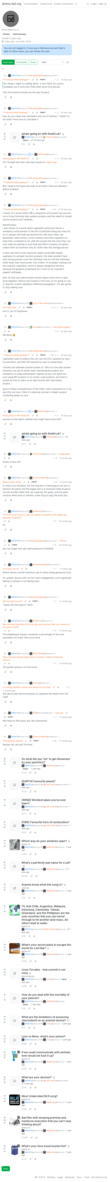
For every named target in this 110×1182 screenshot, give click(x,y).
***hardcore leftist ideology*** (16, 79)
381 (26, 1137)
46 (25, 986)
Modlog (51, 1177)
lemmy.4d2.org (11, 3)
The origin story (9, 307)
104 (26, 876)
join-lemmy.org (99, 1177)
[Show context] (33, 80)
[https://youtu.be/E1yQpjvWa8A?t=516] (14, 888)
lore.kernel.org (28, 976)
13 (25, 813)
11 (25, 444)
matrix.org (51, 162)
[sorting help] (67, 62)
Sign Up (103, 3)
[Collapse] (5, 75)
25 (25, 1068)
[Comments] (14, 137)
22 (25, 1109)
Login (94, 3)
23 (25, 832)
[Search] (88, 3)
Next (5, 1168)
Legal (60, 1177)
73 (25, 1159)
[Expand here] (14, 844)
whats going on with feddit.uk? (16, 158)
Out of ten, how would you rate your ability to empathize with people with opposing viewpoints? (35, 516)
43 (25, 1087)
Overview (8, 62)
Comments (21, 62)
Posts (33, 62)
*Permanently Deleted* (13, 741)
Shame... (63, 541)
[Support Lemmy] (76, 3)
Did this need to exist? (12, 601)
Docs (79, 1177)
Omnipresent (64, 454)
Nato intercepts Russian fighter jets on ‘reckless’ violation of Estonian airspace (33, 658)
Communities (31, 3)
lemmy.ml (26, 844)
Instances (69, 1177)
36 (25, 961)
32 (25, 772)
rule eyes (59, 713)
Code (86, 1177)
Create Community (63, 3)
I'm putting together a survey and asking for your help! (27, 687)
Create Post (46, 3)
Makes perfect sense (12, 482)
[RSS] (2, 68)
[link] (37, 80)
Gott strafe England (61, 327)
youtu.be (25, 888)
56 (25, 854)
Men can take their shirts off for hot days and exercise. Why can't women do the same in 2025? (36, 625)
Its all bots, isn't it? (11, 569)
